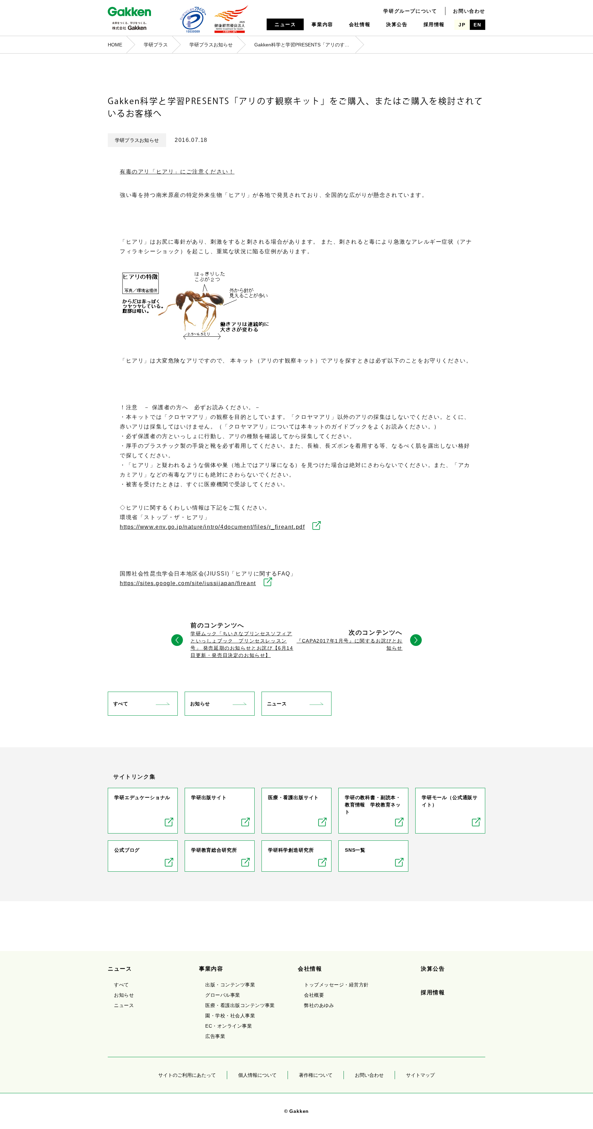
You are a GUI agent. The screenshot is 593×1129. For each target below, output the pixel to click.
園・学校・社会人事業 (230, 1015)
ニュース (285, 24)
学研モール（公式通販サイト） (450, 801)
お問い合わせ (469, 11)
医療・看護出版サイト (293, 797)
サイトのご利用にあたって (187, 1075)
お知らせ (200, 703)
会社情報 (359, 24)
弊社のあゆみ (319, 1005)
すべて (120, 703)
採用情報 (434, 24)
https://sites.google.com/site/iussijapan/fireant (188, 583)
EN (477, 24)
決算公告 (396, 24)
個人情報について (257, 1075)
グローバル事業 (222, 995)
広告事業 (215, 1036)
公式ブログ (127, 850)
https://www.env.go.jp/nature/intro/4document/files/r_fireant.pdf (212, 527)
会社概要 (314, 995)
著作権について (316, 1075)
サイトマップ (420, 1075)
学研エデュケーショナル (142, 797)
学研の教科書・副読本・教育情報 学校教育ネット (373, 805)
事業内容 (322, 24)
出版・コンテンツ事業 (230, 984)
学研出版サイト (209, 797)
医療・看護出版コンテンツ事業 (240, 1005)
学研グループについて (410, 11)
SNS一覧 (355, 850)
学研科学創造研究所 (291, 850)
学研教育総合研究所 (214, 850)
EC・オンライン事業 (228, 1026)
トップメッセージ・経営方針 (336, 984)
